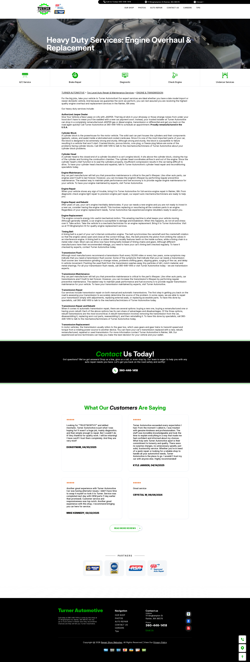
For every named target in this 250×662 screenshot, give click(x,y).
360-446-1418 (114, 124)
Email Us (150, 630)
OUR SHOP (129, 8)
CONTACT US (173, 8)
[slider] (70, 419)
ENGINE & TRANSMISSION (149, 92)
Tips (198, 8)
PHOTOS (142, 8)
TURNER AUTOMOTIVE (73, 92)
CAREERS (187, 8)
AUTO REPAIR (156, 8)
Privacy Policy (160, 642)
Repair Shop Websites (111, 642)
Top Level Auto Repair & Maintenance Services (110, 92)
